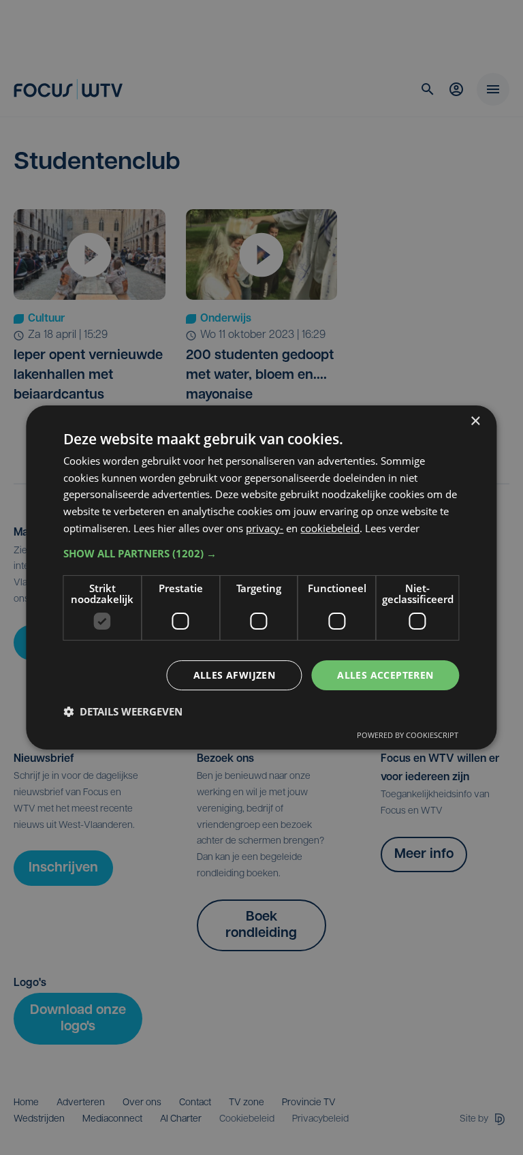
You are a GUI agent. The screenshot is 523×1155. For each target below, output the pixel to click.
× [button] (475, 421)
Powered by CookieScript (407, 735)
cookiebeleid (330, 528)
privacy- (264, 528)
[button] (261, 553)
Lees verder (392, 528)
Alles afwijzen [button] (234, 674)
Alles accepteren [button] (385, 674)
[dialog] (261, 577)
